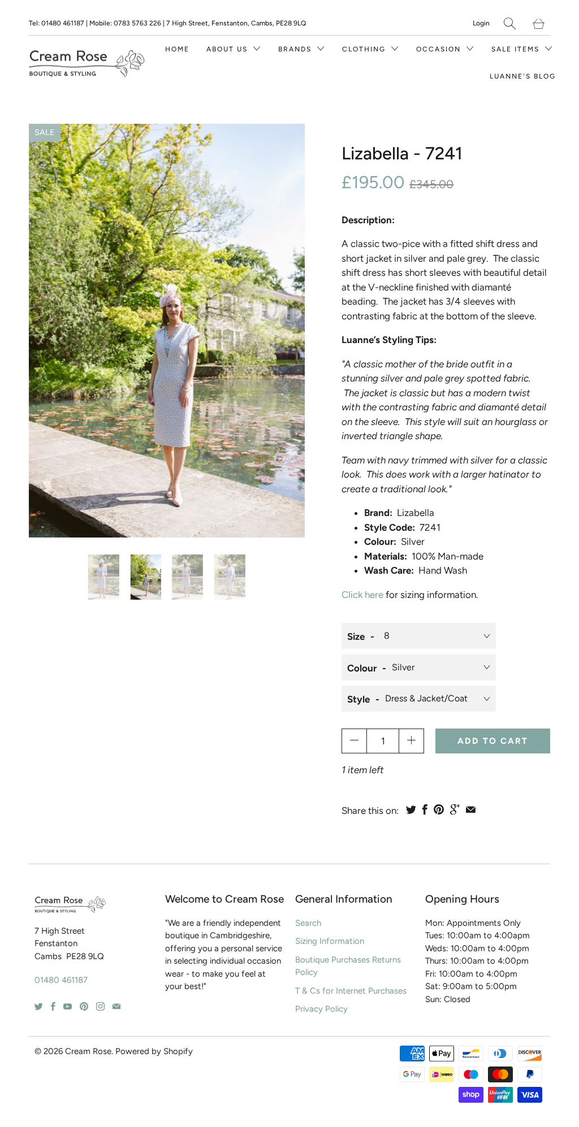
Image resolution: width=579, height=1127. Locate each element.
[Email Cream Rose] (116, 1006)
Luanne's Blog (523, 76)
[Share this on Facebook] (425, 809)
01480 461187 (61, 980)
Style (358, 699)
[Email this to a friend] (470, 809)
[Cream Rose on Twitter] (38, 1006)
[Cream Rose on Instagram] (100, 1006)
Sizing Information (329, 941)
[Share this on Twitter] (411, 809)
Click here (362, 594)
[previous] (49, 330)
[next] (283, 330)
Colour (362, 668)
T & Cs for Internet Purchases (351, 991)
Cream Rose (88, 1051)
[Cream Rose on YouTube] (67, 1006)
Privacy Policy (321, 1009)
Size (356, 636)
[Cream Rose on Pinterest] (84, 1006)
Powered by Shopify (154, 1051)
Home (177, 49)
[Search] (509, 23)
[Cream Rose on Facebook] (53, 1006)
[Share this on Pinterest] (439, 809)
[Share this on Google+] (454, 809)
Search (308, 923)
